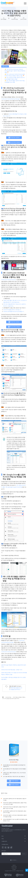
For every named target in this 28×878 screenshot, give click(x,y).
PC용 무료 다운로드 (15, 137)
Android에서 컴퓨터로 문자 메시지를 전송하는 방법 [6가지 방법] (14, 799)
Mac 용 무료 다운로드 (15, 142)
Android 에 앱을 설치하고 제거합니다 (12, 309)
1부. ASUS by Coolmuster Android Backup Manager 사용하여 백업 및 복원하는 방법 (15, 71)
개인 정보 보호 (14, 866)
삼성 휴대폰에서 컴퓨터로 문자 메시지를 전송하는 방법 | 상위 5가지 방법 (14, 811)
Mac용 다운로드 (15, 784)
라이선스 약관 (14, 868)
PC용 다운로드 (14, 780)
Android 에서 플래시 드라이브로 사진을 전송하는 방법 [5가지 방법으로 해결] (15, 816)
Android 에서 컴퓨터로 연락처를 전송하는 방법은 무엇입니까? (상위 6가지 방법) (14, 803)
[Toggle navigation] (25, 3)
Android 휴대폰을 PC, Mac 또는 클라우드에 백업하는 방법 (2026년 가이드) (15, 820)
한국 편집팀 (3, 19)
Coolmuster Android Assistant (8, 279)
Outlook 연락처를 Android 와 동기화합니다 (13, 311)
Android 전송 (14, 19)
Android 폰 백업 (13, 760)
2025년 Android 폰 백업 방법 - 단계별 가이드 (11, 669)
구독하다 (23, 853)
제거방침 (14, 869)
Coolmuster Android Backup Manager (10, 99)
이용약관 (14, 865)
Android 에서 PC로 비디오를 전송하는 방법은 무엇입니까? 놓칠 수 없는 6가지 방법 (15, 807)
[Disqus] (14, 721)
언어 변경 (14, 860)
